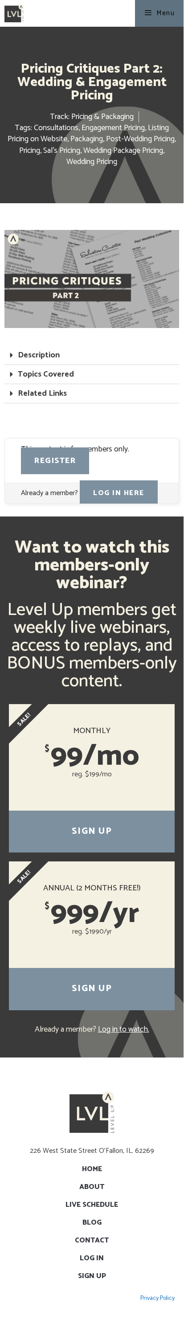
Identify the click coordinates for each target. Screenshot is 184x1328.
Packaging (86, 139)
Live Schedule (91, 1205)
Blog (92, 1223)
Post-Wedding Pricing (140, 139)
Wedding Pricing (91, 161)
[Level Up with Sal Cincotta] (14, 13)
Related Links (42, 393)
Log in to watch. (123, 1029)
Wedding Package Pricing (123, 150)
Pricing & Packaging (102, 116)
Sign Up (92, 831)
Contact (92, 1240)
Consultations (56, 128)
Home (92, 1169)
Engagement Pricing (113, 128)
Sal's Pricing (61, 150)
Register (55, 460)
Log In (92, 1258)
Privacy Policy (157, 1298)
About (91, 1187)
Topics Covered (46, 374)
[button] (91, 355)
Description (39, 355)
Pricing (29, 150)
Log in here (118, 493)
